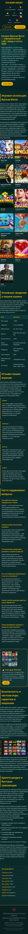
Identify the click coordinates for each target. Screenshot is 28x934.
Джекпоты (7, 14)
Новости (21, 14)
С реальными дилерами (10, 8)
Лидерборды (20, 8)
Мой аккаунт (8, 27)
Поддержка (14, 14)
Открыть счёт (20, 27)
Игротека (10, 21)
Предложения (17, 21)
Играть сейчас (7, 84)
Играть (6, 683)
